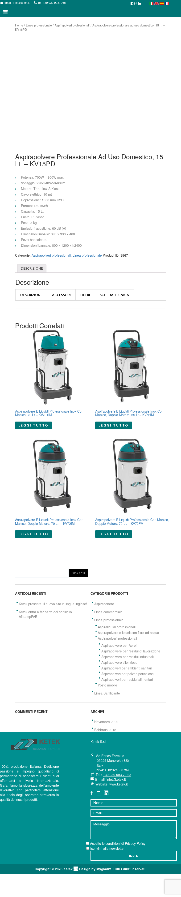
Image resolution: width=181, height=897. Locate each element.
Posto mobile (107, 685)
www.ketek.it (118, 784)
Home (19, 25)
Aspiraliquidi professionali (117, 627)
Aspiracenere (104, 603)
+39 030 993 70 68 (117, 774)
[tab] (31, 268)
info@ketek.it (21, 2)
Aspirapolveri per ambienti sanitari (126, 668)
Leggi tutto (33, 425)
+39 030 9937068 (54, 2)
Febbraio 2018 (105, 729)
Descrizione (32, 268)
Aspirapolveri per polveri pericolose (127, 673)
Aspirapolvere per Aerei (118, 645)
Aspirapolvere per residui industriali (127, 656)
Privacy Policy (134, 843)
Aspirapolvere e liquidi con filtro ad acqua (128, 632)
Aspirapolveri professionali (72, 25)
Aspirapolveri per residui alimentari (127, 679)
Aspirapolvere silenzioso (119, 662)
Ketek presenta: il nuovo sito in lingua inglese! (53, 603)
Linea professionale (39, 25)
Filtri (85, 295)
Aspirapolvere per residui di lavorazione (130, 651)
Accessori (61, 295)
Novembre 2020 (106, 721)
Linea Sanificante (107, 693)
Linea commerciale (108, 611)
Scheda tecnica (114, 295)
